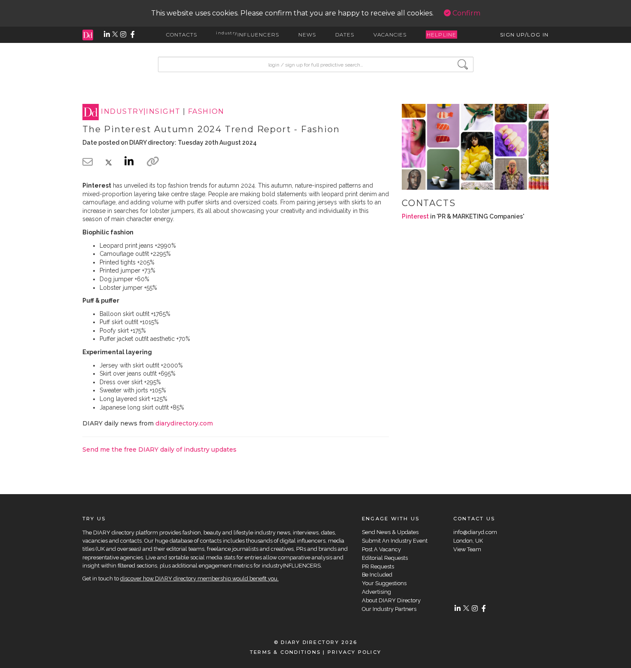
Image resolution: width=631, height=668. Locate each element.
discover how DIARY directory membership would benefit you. (199, 578)
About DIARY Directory (391, 600)
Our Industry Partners (389, 609)
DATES (345, 34)
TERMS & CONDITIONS (285, 652)
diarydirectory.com (184, 423)
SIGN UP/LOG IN (524, 34)
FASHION (206, 112)
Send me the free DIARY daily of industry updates (159, 449)
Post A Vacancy (381, 549)
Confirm (465, 13)
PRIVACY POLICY (354, 652)
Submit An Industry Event (395, 540)
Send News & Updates (390, 532)
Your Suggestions (384, 583)
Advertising (376, 592)
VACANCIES (390, 34)
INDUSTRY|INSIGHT (140, 112)
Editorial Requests (385, 558)
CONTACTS (181, 34)
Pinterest (415, 216)
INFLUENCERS (247, 34)
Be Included (377, 574)
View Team (467, 549)
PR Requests (378, 566)
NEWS (307, 34)
